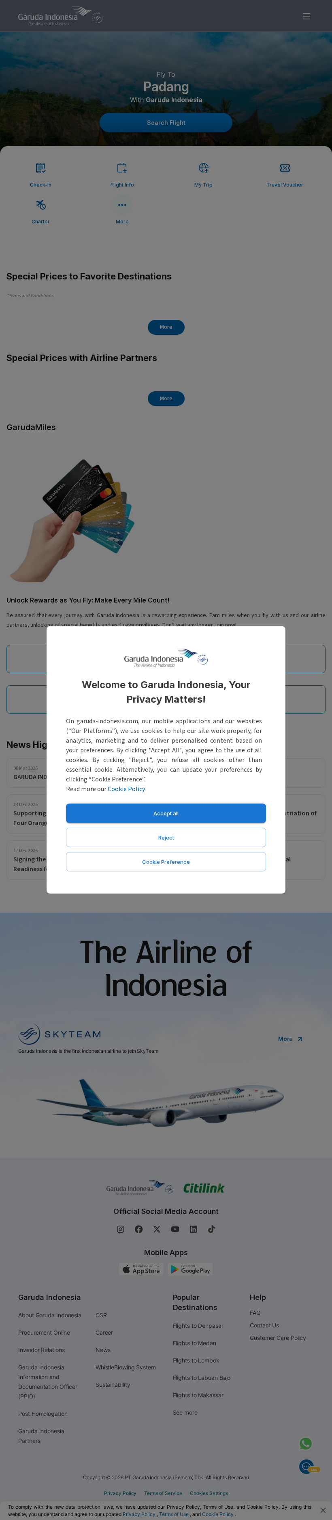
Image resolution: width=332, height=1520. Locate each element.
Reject (166, 837)
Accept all (166, 813)
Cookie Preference (166, 862)
